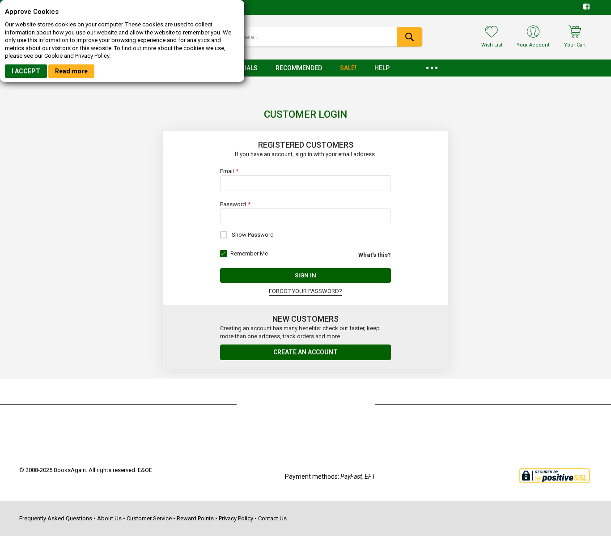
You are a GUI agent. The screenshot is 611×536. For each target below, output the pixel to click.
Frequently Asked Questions (55, 518)
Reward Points (195, 518)
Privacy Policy (236, 518)
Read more (71, 71)
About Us (109, 518)
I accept (26, 71)
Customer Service (149, 518)
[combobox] (305, 37)
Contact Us (272, 518)
